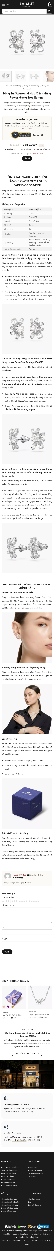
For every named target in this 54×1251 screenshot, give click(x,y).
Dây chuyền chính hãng (10, 1167)
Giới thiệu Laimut (34, 1199)
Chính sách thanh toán (9, 1205)
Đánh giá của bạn (8, 897)
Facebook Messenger (12, 1136)
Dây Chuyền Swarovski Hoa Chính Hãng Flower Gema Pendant (40, 1014)
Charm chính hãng (8, 1179)
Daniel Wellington (35, 1170)
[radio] (4, 1006)
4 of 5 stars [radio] (22, 901)
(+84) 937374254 (19, 1140)
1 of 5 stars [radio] (2, 901)
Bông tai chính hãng (31, 85)
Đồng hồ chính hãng (9, 1185)
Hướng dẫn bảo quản (9, 1208)
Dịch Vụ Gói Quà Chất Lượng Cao (14, 1015)
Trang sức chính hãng (13, 85)
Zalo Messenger (29, 1136)
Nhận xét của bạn (8, 905)
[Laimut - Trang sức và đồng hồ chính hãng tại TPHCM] (27, 5)
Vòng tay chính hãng (9, 1170)
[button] (6, 4)
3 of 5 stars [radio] (13, 901)
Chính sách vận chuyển (10, 1202)
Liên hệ (27, 158)
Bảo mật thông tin (34, 1205)
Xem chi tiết (38, 134)
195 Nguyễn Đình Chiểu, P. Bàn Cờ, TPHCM (27, 1108)
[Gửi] (49, 11)
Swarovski (33, 209)
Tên (4, 927)
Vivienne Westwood (35, 1173)
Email (4, 939)
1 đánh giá (25, 153)
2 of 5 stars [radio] (7, 901)
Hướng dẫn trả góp (8, 1211)
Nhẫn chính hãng (7, 1176)
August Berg (32, 1167)
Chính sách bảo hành (9, 1199)
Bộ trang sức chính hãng (10, 1182)
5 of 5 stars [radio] (33, 901)
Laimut (5, 1012)
